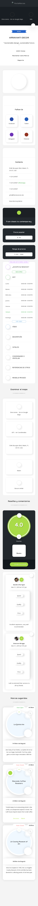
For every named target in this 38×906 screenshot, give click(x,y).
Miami (19, 31)
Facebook (6, 890)
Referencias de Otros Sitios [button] (21, 370)
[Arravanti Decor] (19, 76)
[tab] (19, 268)
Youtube (19, 890)
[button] (19, 268)
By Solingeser (26, 902)
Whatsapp (32, 890)
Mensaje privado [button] (19, 378)
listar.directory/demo (15, 201)
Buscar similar (19, 488)
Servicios (16, 818)
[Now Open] (33, 25)
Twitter (25, 890)
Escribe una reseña (20, 564)
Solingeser (26, 899)
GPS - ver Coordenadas (19, 432)
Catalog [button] (15, 347)
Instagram (12, 890)
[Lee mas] (19, 758)
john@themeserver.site (16, 195)
